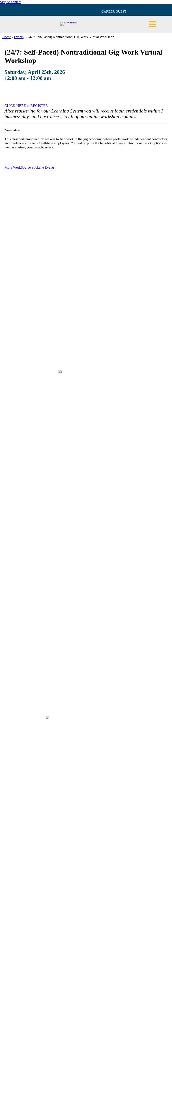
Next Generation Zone (86, 267)
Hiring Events (86, 246)
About (86, 238)
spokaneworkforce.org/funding (110, 1076)
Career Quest (113, 11)
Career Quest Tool (86, 231)
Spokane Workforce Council (86, 274)
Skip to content (10, 2)
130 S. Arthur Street (86, 294)
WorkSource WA (86, 260)
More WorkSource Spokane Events (29, 167)
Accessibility (86, 253)
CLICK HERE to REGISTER (26, 106)
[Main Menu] (152, 24)
